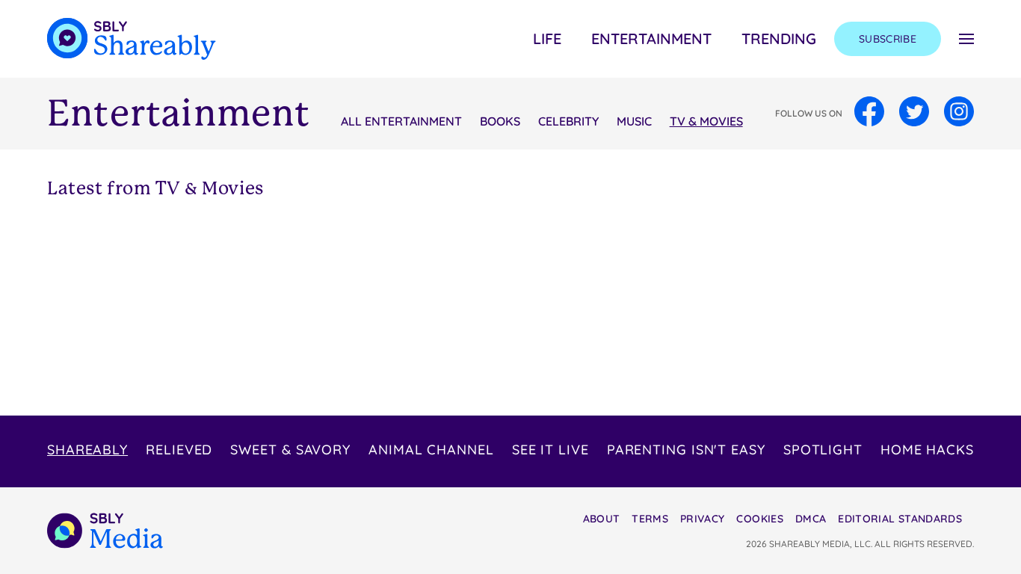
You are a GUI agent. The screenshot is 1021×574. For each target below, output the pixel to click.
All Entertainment (401, 121)
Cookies (759, 518)
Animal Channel (431, 449)
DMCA (810, 518)
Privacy (702, 518)
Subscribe (887, 39)
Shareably (87, 449)
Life (547, 38)
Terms (650, 518)
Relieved (179, 449)
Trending (778, 38)
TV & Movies (706, 121)
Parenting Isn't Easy (686, 449)
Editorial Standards (900, 518)
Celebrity (568, 121)
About (601, 518)
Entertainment (651, 38)
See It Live (550, 449)
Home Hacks (927, 449)
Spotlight (823, 449)
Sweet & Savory (290, 449)
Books (500, 121)
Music (634, 121)
